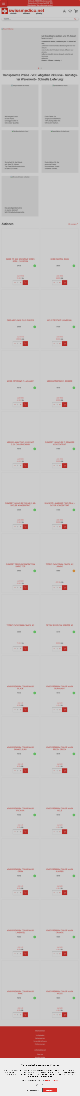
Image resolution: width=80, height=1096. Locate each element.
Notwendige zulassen (33, 1090)
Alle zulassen (50, 1090)
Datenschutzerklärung (51, 1080)
